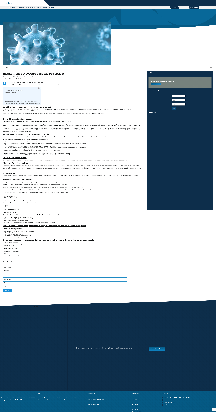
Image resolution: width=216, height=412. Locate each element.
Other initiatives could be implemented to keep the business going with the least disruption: (21, 101)
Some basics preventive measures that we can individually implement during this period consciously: (22, 103)
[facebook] (192, 2)
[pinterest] (198, 2)
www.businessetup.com (169, 404)
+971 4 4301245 (168, 400)
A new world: (7, 99)
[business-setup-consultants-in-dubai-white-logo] (35, 306)
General (4, 71)
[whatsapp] (205, 2)
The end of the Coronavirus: (10, 97)
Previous (6, 67)
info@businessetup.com (169, 402)
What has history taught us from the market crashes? (14, 90)
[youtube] (201, 2)
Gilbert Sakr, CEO (29, 76)
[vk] (203, 2)
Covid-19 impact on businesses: (10, 92)
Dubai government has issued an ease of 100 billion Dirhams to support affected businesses (32, 189)
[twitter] (194, 2)
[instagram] (196, 2)
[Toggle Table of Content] (39, 88)
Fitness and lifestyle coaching (11, 211)
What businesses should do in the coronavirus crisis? (14, 94)
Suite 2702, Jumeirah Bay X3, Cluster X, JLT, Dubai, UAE (177, 397)
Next (211, 67)
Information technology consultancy (12, 212)
